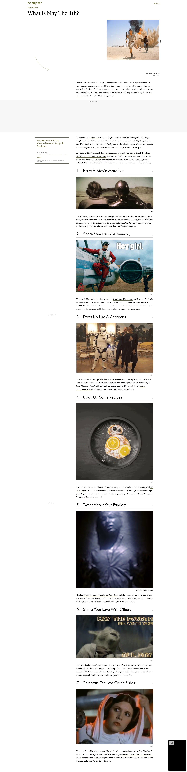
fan (93, 137)
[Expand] (170, 741)
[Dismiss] (183, 741)
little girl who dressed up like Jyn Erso (108, 379)
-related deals (106, 159)
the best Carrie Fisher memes (134, 754)
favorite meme (123, 299)
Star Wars (97, 159)
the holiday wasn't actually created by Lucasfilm (115, 153)
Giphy (151, 211)
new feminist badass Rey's (138, 383)
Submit (39, 157)
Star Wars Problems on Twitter (144, 590)
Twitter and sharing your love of (100, 595)
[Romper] (35, 3)
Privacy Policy (39, 161)
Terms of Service (60, 160)
